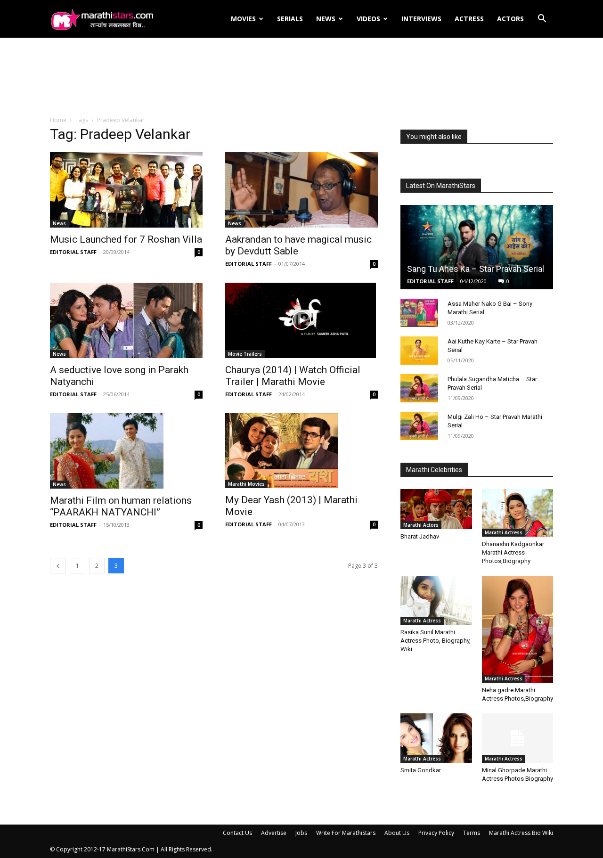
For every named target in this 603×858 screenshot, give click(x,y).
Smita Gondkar (420, 770)
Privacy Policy (436, 833)
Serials (290, 18)
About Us (396, 833)
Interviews (421, 18)
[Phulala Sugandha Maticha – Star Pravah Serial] (419, 388)
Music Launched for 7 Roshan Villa (126, 239)
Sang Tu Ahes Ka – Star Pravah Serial (475, 269)
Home (58, 120)
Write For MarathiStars (345, 833)
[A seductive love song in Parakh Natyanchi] (126, 320)
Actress (469, 18)
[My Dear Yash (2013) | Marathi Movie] (301, 450)
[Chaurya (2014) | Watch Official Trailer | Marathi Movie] (301, 320)
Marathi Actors (421, 525)
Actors (510, 18)
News (325, 18)
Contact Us (237, 833)
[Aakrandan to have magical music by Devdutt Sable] (301, 190)
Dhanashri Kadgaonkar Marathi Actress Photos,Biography (513, 552)
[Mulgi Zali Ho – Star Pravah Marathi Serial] (419, 426)
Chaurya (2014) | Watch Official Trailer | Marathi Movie (292, 375)
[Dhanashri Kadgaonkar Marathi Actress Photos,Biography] (518, 513)
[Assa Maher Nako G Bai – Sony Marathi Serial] (419, 313)
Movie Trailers (245, 354)
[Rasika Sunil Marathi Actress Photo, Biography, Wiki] (436, 600)
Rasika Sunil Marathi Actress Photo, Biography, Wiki (435, 641)
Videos (368, 18)
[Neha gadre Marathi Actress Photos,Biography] (518, 629)
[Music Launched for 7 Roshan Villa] (126, 190)
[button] (541, 19)
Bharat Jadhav (419, 536)
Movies (243, 18)
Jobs (301, 833)
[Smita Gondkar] (436, 737)
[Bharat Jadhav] (436, 509)
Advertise (273, 833)
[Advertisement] (301, 77)
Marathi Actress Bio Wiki (521, 833)
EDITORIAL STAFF (73, 251)
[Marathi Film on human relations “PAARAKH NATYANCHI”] (126, 451)
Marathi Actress (503, 532)
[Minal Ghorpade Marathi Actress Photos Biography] (518, 737)
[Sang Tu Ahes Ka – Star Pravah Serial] (476, 247)
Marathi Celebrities (434, 470)
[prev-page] (58, 565)
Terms (471, 833)
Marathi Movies (246, 484)
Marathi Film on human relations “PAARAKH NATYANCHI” (121, 506)
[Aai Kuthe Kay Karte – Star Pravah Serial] (419, 350)
